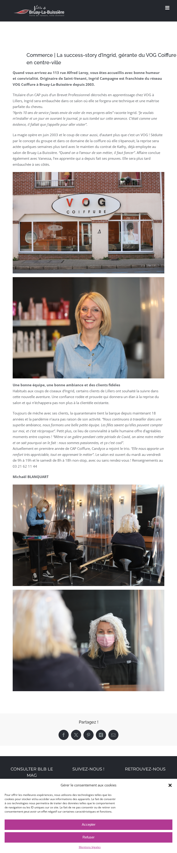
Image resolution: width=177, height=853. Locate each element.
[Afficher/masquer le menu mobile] (167, 7)
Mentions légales (90, 847)
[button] (170, 785)
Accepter (88, 824)
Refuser (88, 837)
